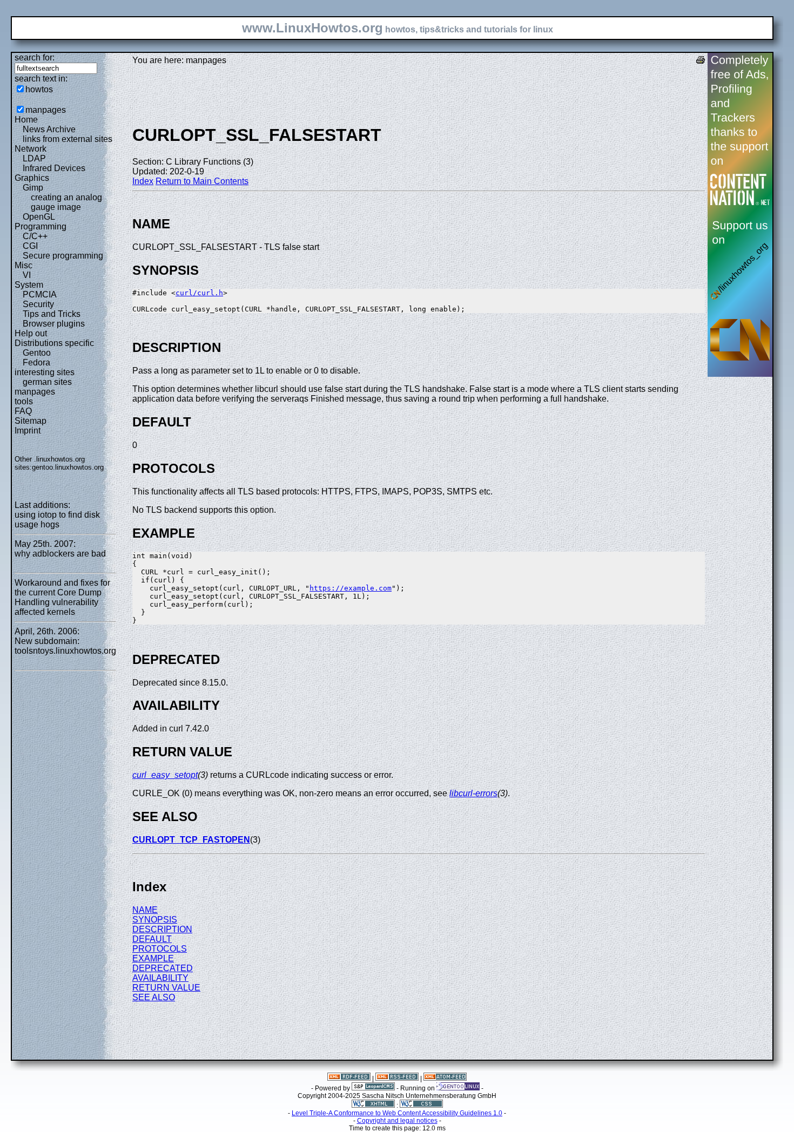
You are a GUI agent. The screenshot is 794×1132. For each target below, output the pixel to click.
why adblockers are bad (60, 553)
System (29, 284)
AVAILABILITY (160, 977)
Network (30, 148)
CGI (30, 245)
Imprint (28, 430)
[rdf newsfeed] (349, 1078)
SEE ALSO (153, 997)
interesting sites (45, 372)
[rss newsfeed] (397, 1078)
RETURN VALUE (166, 987)
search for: (35, 57)
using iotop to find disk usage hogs (57, 519)
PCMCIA (40, 294)
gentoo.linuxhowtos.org (68, 467)
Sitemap (30, 420)
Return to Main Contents (202, 181)
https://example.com (350, 588)
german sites (47, 382)
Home (26, 119)
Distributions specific (54, 343)
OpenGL (39, 216)
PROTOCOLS (159, 948)
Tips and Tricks (51, 313)
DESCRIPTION (162, 929)
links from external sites (67, 139)
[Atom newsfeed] (445, 1078)
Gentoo (37, 352)
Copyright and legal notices (397, 1120)
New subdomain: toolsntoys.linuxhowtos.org (65, 645)
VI (27, 275)
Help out (31, 333)
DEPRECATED (162, 968)
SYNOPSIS (154, 919)
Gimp (33, 187)
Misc (23, 265)
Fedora (36, 362)
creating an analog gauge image (66, 202)
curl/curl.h (199, 293)
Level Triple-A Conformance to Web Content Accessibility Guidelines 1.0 (397, 1113)
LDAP (34, 158)
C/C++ (35, 236)
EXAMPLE (153, 958)
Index (142, 181)
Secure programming (63, 255)
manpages (45, 109)
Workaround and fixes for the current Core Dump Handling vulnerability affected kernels (62, 597)
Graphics (32, 177)
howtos (39, 89)
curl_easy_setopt (165, 774)
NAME (145, 909)
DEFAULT (152, 939)
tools (24, 401)
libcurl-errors (473, 793)
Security (38, 304)
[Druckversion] (700, 61)
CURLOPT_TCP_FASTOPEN (191, 839)
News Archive (49, 129)
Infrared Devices (54, 168)
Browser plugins (54, 323)
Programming (40, 226)
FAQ (23, 411)
